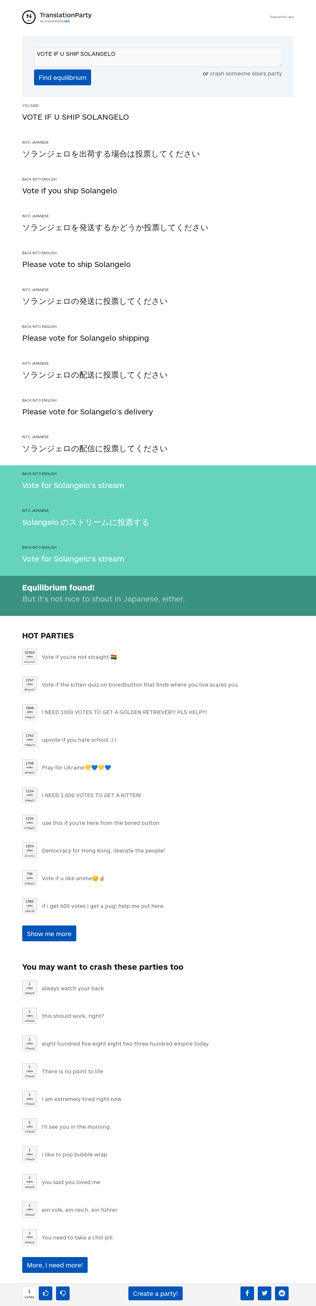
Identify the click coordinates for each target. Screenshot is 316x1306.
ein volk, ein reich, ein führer (80, 1209)
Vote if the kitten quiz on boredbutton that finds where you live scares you (140, 684)
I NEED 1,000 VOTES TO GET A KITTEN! (91, 795)
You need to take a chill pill (77, 1237)
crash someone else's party (246, 73)
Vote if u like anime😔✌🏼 (73, 878)
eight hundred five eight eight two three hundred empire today (125, 1043)
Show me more (49, 933)
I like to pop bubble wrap (74, 1154)
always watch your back (73, 988)
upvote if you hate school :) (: (80, 739)
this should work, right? (73, 1016)
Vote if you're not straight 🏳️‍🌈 (79, 656)
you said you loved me (71, 1182)
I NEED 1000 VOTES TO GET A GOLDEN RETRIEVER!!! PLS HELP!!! (124, 712)
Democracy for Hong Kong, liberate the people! (103, 850)
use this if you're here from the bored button (100, 822)
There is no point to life (72, 1071)
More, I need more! (55, 1265)
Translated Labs (281, 17)
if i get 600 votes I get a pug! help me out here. (103, 905)
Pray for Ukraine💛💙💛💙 (76, 767)
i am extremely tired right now (81, 1099)
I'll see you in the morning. (76, 1126)
